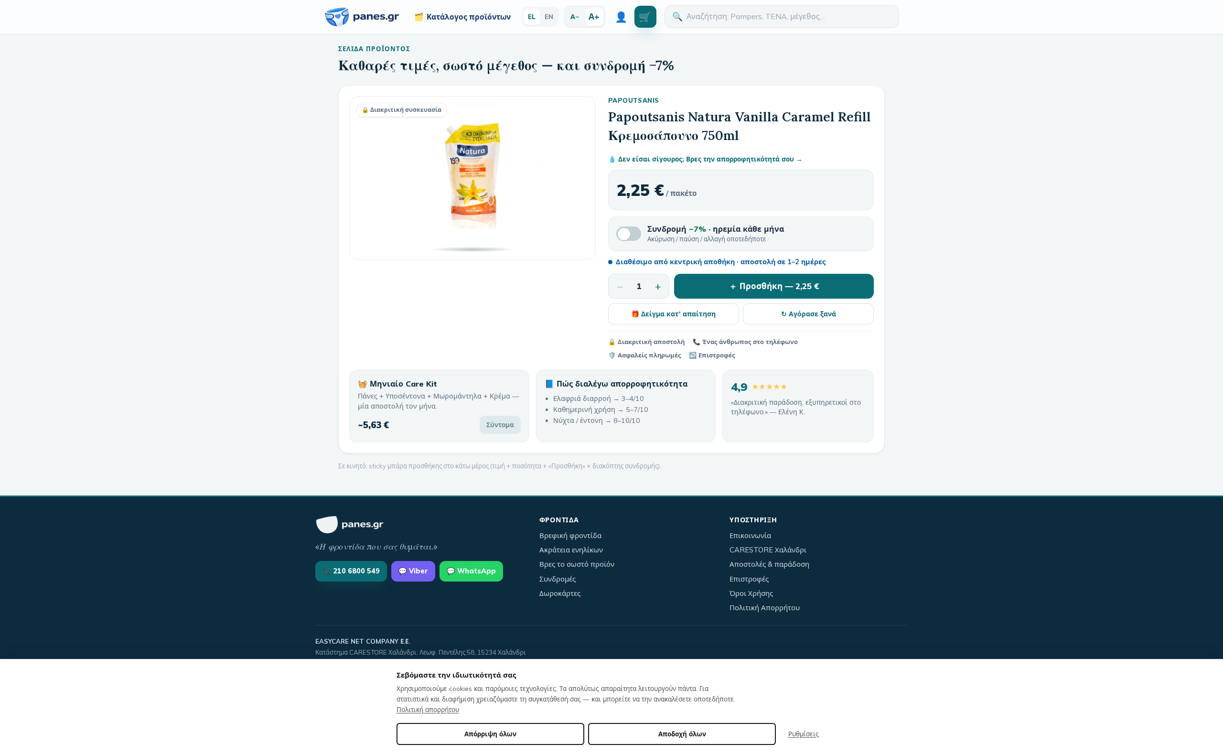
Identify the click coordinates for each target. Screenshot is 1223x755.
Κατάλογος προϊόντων (462, 17)
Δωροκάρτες (559, 593)
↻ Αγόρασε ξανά (808, 314)
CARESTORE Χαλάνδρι (768, 549)
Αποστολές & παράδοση (769, 564)
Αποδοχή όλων (682, 734)
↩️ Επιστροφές (712, 355)
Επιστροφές (749, 578)
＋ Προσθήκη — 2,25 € (774, 286)
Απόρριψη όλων (490, 734)
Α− (574, 16)
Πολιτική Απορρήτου (765, 607)
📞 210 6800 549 (351, 571)
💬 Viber (413, 571)
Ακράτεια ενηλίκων (571, 549)
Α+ (594, 16)
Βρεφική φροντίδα (570, 535)
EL (532, 16)
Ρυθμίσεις (803, 734)
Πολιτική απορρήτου (428, 709)
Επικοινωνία (750, 535)
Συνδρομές (557, 578)
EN (549, 16)
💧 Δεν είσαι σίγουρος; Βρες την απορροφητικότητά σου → (705, 159)
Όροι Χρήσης (751, 593)
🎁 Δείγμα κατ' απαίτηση (673, 314)
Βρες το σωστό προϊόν (576, 564)
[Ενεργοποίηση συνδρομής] (628, 233)
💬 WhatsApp (471, 571)
